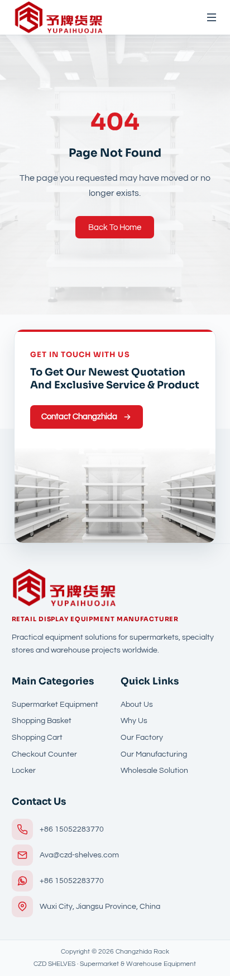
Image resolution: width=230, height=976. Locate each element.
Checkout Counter (44, 754)
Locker (24, 771)
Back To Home (114, 227)
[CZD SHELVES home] (58, 17)
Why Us (134, 721)
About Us (137, 704)
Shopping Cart (37, 738)
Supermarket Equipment (55, 704)
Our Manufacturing (154, 754)
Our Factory (142, 738)
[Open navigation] (206, 17)
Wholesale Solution (154, 771)
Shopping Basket (41, 721)
